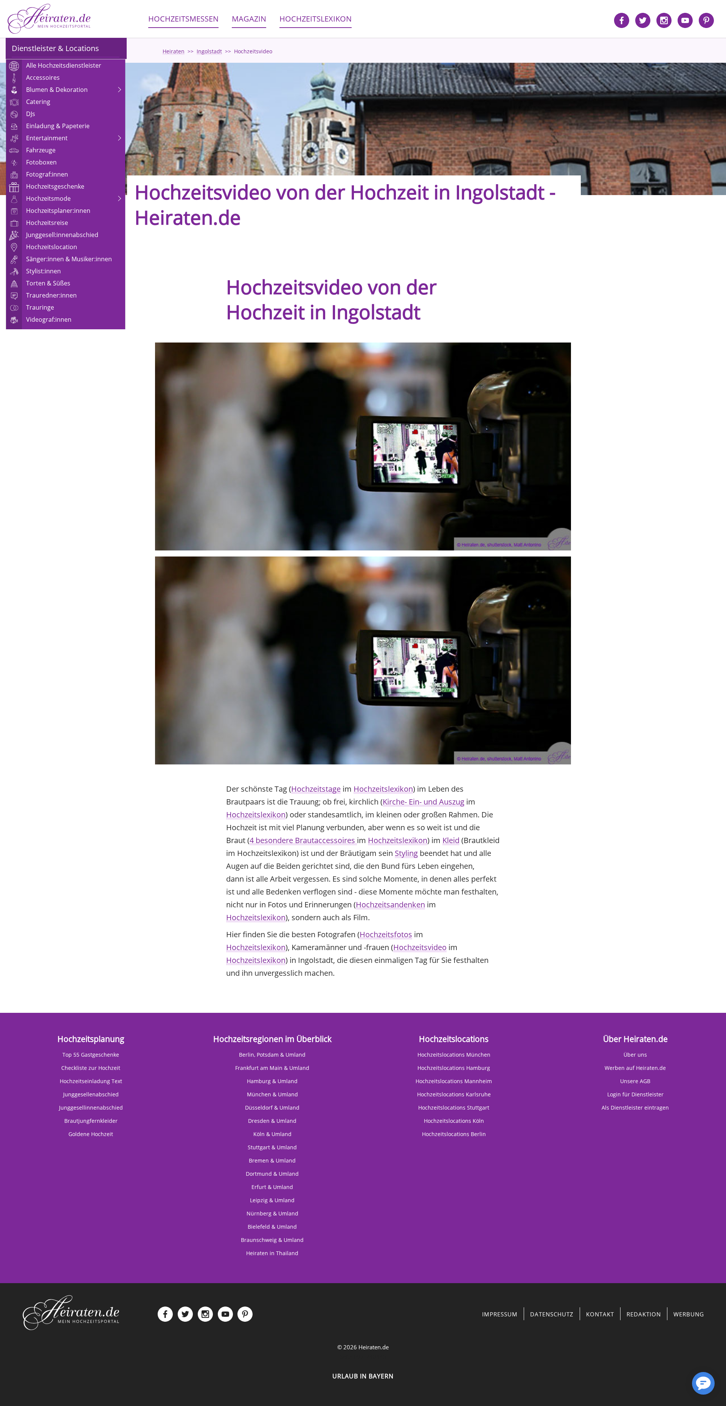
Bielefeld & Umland (272, 1226)
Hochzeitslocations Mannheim (454, 1081)
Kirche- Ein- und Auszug (423, 802)
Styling (406, 853)
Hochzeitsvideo (420, 947)
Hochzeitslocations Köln (454, 1120)
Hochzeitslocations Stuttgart (453, 1107)
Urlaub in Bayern (363, 1376)
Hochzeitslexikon (383, 789)
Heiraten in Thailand (272, 1253)
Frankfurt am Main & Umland (272, 1067)
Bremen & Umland (272, 1160)
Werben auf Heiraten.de (635, 1067)
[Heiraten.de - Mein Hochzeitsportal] (49, 19)
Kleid (450, 840)
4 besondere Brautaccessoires (303, 840)
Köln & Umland (272, 1134)
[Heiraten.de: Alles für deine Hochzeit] (71, 1312)
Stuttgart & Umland (272, 1147)
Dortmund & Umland (272, 1173)
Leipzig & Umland (272, 1200)
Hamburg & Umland (272, 1081)
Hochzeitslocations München (453, 1054)
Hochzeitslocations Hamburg (453, 1067)
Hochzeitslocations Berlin (454, 1134)
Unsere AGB (635, 1081)
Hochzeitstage (316, 789)
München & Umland (272, 1094)
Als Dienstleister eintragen (635, 1107)
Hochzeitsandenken (390, 904)
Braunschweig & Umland (272, 1239)
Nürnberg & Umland (272, 1213)
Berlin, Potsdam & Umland (272, 1054)
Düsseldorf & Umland (272, 1107)
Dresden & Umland (272, 1120)
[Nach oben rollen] (677, 1387)
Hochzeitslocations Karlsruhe (454, 1094)
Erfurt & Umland (272, 1187)
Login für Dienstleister (635, 1094)
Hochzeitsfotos (386, 934)
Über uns (635, 1054)
